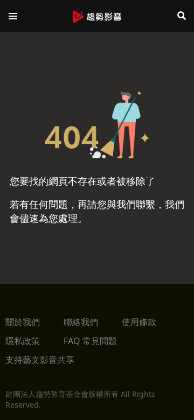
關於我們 (22, 322)
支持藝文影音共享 (39, 360)
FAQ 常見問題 (90, 341)
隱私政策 (22, 341)
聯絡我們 (81, 322)
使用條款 (139, 322)
